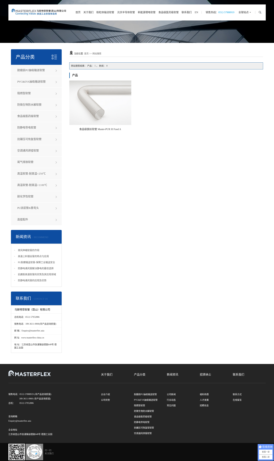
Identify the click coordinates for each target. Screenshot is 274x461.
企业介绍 (105, 394)
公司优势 (105, 400)
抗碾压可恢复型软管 (29, 139)
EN (196, 12)
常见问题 (171, 405)
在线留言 (237, 400)
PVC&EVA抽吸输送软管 (31, 81)
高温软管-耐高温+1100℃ (32, 185)
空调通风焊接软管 (28, 150)
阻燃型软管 (24, 93)
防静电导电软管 (26, 127)
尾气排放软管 (25, 162)
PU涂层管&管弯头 (28, 207)
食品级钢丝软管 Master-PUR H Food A (100, 129)
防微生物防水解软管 (29, 104)
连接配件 (22, 219)
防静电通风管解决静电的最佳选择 (36, 268)
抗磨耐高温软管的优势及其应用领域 (37, 274)
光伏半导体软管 (126, 12)
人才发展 (204, 400)
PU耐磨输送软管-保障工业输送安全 (36, 262)
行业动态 (171, 400)
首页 (78, 12)
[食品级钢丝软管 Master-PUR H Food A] (100, 103)
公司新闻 (171, 394)
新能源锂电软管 (147, 12)
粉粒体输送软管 (105, 12)
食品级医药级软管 (168, 12)
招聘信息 (204, 405)
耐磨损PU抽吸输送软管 (31, 70)
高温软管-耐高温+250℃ (31, 173)
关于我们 (88, 12)
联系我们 (187, 12)
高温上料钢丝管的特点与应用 (33, 256)
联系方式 (237, 394)
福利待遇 (204, 394)
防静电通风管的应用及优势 (32, 280)
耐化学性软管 (25, 196)
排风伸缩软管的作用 (28, 250)
